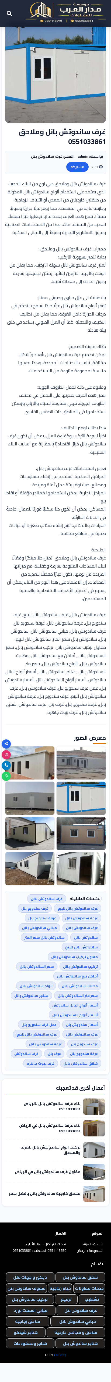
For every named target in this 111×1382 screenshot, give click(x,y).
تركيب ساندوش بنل (30, 1299)
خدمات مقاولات (89, 1288)
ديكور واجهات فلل (30, 1277)
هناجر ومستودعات (30, 1343)
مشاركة (77, 167)
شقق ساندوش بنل (80, 1277)
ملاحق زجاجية (27, 1321)
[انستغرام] (6, 754)
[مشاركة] (6, 744)
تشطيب (92, 1299)
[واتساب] (6, 776)
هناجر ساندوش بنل (80, 1343)
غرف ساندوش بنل (80, 1310)
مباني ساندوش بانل (77, 1321)
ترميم (66, 1299)
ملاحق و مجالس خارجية (75, 1332)
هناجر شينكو (26, 1332)
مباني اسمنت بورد (30, 1310)
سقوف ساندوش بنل (27, 1288)
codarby (60, 1354)
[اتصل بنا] (6, 765)
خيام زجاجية (60, 1288)
